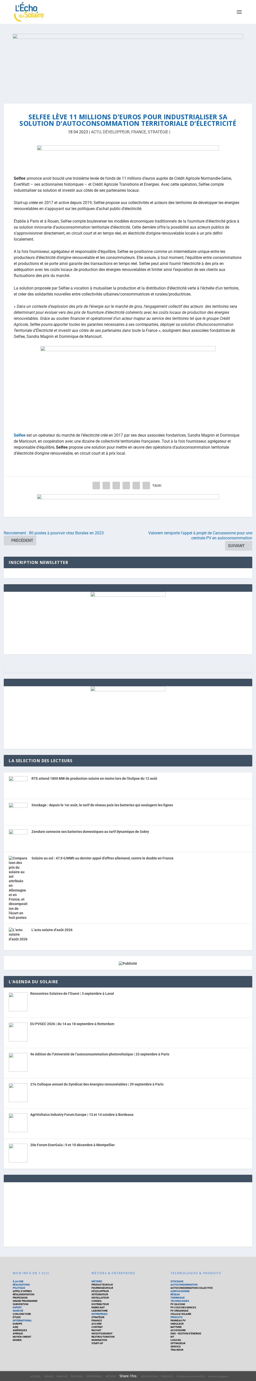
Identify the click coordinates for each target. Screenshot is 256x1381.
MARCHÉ (18, 1310)
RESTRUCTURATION (103, 1336)
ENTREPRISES (100, 1314)
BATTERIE (176, 1327)
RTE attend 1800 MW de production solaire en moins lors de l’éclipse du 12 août (94, 778)
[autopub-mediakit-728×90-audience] (128, 156)
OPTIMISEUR (177, 1343)
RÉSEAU (175, 1294)
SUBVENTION (20, 1304)
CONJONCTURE (22, 1314)
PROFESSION (20, 1297)
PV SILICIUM (177, 1304)
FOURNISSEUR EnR (102, 1288)
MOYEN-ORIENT (22, 1336)
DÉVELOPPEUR (116, 132)
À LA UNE (18, 1281)
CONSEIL (97, 1301)
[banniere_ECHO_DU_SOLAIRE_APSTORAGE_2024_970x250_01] (128, 63)
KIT (172, 1336)
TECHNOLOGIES (179, 1301)
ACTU (96, 132)
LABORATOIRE (100, 1310)
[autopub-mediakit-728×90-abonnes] (128, 505)
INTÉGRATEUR (100, 1294)
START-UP (97, 1343)
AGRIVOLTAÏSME (180, 1291)
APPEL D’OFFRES (22, 1291)
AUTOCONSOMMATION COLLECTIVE (191, 1288)
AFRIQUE (18, 1333)
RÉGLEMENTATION (23, 1294)
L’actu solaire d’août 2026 (52, 930)
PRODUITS (176, 1317)
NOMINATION (99, 1340)
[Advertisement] (128, 1213)
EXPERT (17, 1307)
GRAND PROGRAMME (25, 1301)
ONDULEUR (177, 1323)
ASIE (15, 1327)
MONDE (17, 1340)
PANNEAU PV (178, 1320)
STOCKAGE (177, 1281)
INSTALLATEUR (100, 1297)
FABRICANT (98, 1307)
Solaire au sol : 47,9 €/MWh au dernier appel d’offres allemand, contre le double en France (103, 858)
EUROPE (17, 1323)
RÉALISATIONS (21, 1284)
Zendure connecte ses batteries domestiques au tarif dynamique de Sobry (90, 832)
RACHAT (96, 1330)
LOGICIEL (175, 1340)
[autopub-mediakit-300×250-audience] (128, 690)
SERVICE (175, 1346)
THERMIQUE (177, 1297)
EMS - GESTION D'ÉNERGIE (185, 1333)
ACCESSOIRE (178, 1330)
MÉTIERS (97, 1281)
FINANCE (97, 1320)
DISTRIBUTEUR (100, 1304)
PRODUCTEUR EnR (102, 1284)
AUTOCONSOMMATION (184, 1284)
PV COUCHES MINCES (183, 1307)
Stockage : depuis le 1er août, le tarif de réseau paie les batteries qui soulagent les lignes (102, 805)
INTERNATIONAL (22, 1320)
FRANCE (138, 132)
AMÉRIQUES (20, 1330)
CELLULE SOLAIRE (180, 1314)
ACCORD (97, 1323)
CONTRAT (97, 1327)
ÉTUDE (17, 1317)
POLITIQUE (19, 1288)
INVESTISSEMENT (102, 1333)
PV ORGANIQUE (179, 1310)
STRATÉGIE (158, 132)
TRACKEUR (176, 1349)
